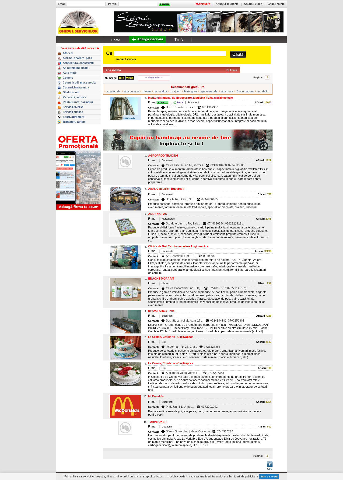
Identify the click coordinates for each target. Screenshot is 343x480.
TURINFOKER (157, 422)
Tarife (179, 39)
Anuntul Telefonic (227, 4)
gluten (147, 91)
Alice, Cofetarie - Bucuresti (166, 188)
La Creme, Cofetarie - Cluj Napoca (170, 337)
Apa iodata (113, 70)
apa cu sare (131, 91)
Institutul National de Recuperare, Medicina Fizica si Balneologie (190, 97)
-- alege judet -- (154, 77)
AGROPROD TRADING (163, 155)
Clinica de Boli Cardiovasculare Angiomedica (178, 246)
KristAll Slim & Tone (161, 311)
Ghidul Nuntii (276, 4)
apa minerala (209, 91)
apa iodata (113, 91)
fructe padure (245, 91)
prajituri (175, 91)
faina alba (160, 91)
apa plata (227, 91)
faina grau (190, 91)
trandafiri (263, 91)
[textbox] (170, 53)
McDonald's (156, 396)
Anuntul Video (253, 4)
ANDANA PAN (157, 214)
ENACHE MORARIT (161, 278)
